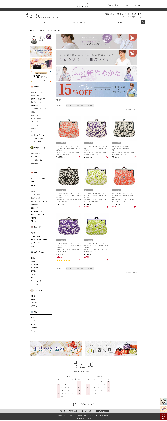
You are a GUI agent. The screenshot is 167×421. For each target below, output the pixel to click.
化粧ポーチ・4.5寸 (37, 105)
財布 (32, 132)
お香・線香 (34, 327)
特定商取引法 (91, 415)
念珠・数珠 (38, 290)
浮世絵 (33, 274)
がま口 (47, 30)
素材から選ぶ (35, 153)
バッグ (33, 321)
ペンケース (34, 122)
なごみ (33, 188)
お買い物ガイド (121, 14)
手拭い (33, 277)
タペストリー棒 (36, 281)
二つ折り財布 (35, 195)
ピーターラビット (37, 243)
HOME (32, 30)
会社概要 (80, 415)
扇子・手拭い (39, 252)
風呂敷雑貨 (34, 163)
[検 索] (140, 17)
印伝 (35, 172)
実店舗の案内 (109, 14)
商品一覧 (62, 411)
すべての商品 (41, 22)
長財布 (33, 191)
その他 (33, 246)
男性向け (34, 221)
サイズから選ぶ (36, 156)
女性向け (34, 218)
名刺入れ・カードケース (39, 201)
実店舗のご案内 (73, 411)
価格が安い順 (70, 105)
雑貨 (35, 312)
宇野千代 (34, 271)
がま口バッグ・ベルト (38, 135)
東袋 (32, 317)
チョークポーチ (36, 118)
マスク (33, 324)
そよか (33, 185)
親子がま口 (54, 30)
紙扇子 (33, 258)
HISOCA (34, 181)
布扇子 (33, 261)
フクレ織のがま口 (37, 138)
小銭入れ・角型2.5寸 (38, 99)
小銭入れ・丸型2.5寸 (38, 95)
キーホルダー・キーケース (40, 211)
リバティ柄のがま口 (37, 141)
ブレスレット (35, 302)
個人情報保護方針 (104, 415)
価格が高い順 (81, 105)
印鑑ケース (34, 112)
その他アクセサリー (37, 214)
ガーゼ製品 (34, 284)
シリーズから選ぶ (37, 160)
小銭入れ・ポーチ (37, 198)
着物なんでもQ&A (87, 411)
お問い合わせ (102, 411)
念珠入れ (34, 306)
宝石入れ (34, 128)
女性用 (33, 296)
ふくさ (33, 166)
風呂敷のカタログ (87, 404)
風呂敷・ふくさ (39, 148)
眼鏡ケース (34, 115)
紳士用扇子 (34, 268)
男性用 (33, 299)
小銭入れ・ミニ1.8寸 (38, 102)
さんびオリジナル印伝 (38, 178)
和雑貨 (42, 30)
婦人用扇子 (34, 264)
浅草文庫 (37, 227)
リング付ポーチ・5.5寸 (38, 109)
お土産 (33, 331)
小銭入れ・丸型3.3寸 (38, 92)
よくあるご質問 (133, 14)
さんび (37, 30)
